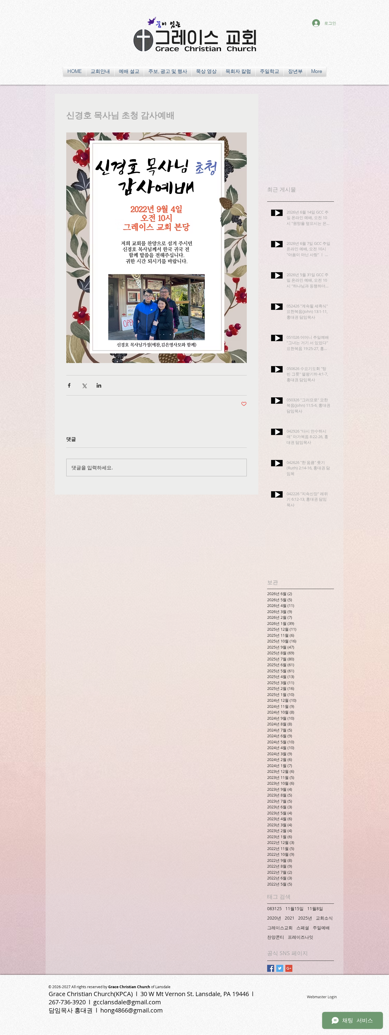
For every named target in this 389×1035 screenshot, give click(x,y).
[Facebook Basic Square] (270, 968)
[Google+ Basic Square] (288, 968)
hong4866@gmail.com (131, 1010)
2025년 (305, 918)
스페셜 (302, 927)
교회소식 (324, 918)
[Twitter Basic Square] (279, 968)
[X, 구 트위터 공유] (84, 385)
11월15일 (294, 908)
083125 (274, 908)
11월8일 (315, 908)
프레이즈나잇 (300, 937)
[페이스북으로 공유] (69, 385)
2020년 (274, 918)
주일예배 (321, 927)
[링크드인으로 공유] (99, 385)
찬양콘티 (275, 937)
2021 (289, 918)
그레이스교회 (280, 927)
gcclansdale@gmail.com (127, 1002)
